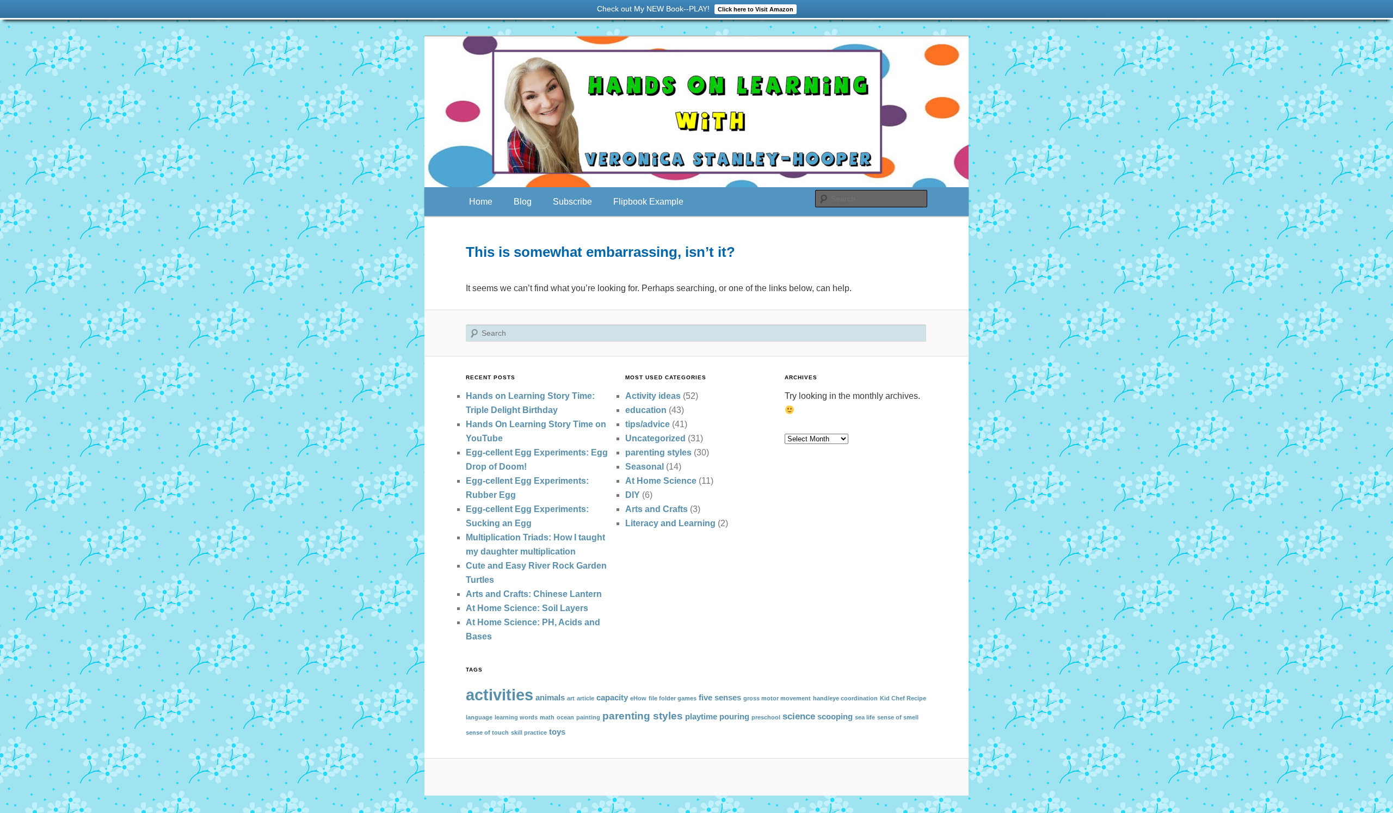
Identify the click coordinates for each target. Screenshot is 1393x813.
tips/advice (647, 424)
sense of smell (898, 717)
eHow (638, 698)
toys (557, 732)
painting (588, 717)
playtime (701, 716)
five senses (720, 697)
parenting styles (658, 452)
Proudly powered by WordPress (696, 776)
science (798, 716)
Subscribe (572, 201)
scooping (835, 716)
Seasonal (644, 466)
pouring (734, 716)
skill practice (529, 732)
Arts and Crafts (656, 509)
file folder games (672, 698)
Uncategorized (655, 438)
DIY (632, 495)
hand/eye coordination (845, 698)
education (646, 410)
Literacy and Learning (670, 523)
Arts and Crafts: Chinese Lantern (534, 594)
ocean (565, 717)
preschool (765, 717)
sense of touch (487, 732)
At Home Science (660, 480)
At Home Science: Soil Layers (527, 608)
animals (550, 697)
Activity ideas (653, 396)
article (585, 698)
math (547, 717)
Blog (523, 201)
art (571, 698)
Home (480, 201)
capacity (612, 697)
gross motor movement (777, 698)
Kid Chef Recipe (903, 698)
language (479, 717)
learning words (516, 717)
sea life (865, 717)
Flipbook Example (648, 201)
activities (499, 695)
